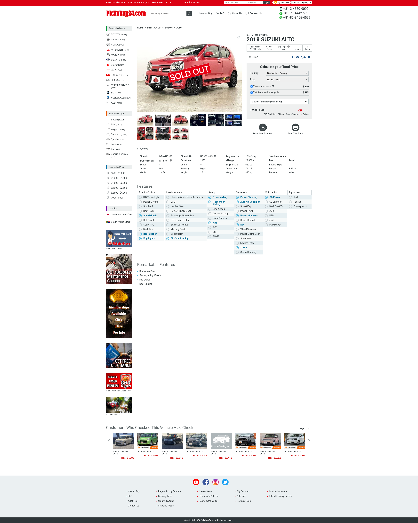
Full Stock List (154, 27)
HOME (140, 27)
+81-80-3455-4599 (296, 17)
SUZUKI (169, 27)
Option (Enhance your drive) (267, 101)
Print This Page (295, 133)
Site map (241, 496)
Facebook (205, 482)
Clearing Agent (166, 501)
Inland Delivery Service (280, 496)
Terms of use (244, 501)
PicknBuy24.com (126, 13)
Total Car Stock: (138, 2)
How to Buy (205, 13)
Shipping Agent (166, 505)
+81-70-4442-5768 (296, 13)
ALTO (179, 27)
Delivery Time (165, 496)
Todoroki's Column (209, 496)
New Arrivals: (161, 2)
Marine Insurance (262, 86)
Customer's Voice (208, 501)
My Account (243, 491)
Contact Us (256, 13)
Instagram (215, 482)
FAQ (222, 13)
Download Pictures (263, 133)
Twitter (225, 482)
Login (266, 2)
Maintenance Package (264, 92)
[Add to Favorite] (238, 37)
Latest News (206, 491)
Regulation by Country (169, 491)
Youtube (196, 482)
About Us (237, 13)
